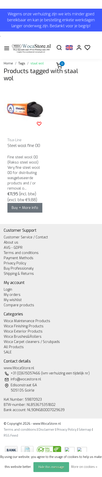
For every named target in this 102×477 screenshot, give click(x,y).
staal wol (37, 63)
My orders (12, 294)
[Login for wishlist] (39, 123)
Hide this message (51, 467)
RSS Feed (11, 435)
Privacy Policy (15, 263)
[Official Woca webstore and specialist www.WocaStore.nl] (31, 48)
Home (8, 63)
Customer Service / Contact (26, 237)
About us (11, 242)
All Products (14, 347)
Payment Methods (18, 258)
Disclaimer (46, 429)
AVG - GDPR (13, 247)
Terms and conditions (21, 253)
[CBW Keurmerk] (49, 449)
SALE (8, 352)
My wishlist (13, 300)
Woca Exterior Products (23, 331)
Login (8, 289)
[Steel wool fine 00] (25, 110)
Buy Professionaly (18, 268)
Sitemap (85, 429)
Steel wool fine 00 (23, 145)
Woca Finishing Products (24, 326)
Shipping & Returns (19, 273)
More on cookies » (84, 467)
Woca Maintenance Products (27, 321)
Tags (21, 63)
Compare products (19, 305)
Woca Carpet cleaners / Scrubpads (32, 341)
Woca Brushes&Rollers (23, 336)
